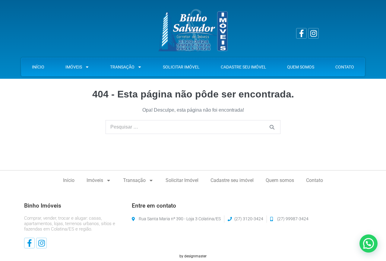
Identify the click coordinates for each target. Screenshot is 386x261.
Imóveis (73, 67)
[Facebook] (301, 33)
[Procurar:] (193, 126)
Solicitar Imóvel (181, 67)
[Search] (272, 127)
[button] (368, 243)
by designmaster (193, 256)
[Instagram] (313, 33)
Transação (122, 67)
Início (38, 67)
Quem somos (300, 67)
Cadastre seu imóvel (243, 67)
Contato (344, 67)
